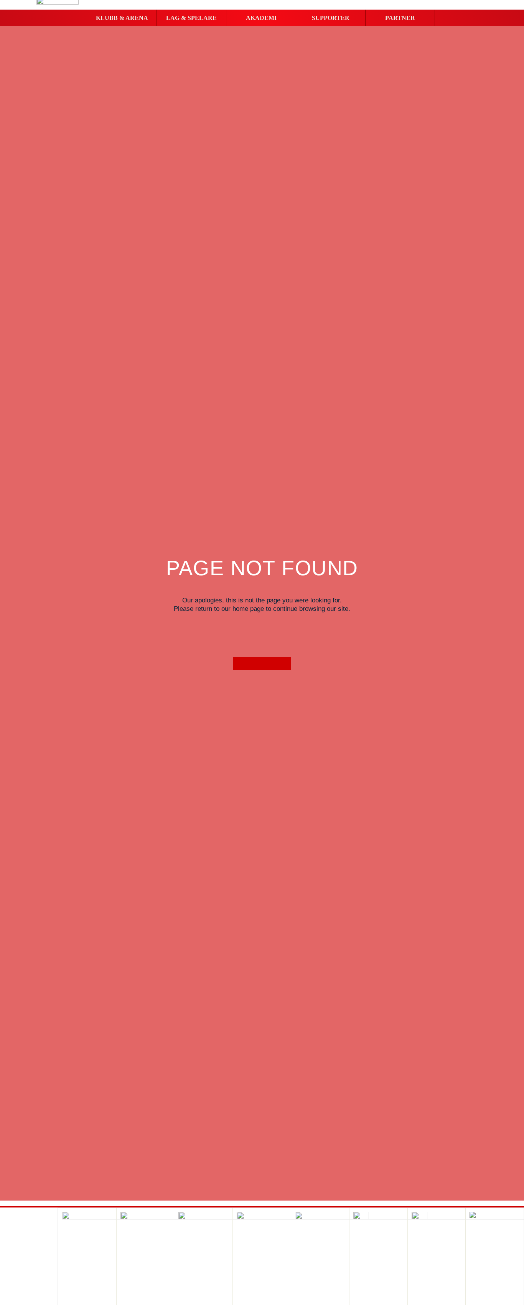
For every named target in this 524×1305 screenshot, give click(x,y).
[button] (122, 18)
